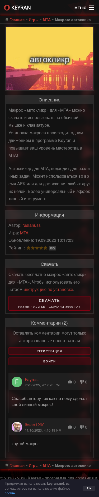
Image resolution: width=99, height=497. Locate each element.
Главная (17, 19)
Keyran (21, 7)
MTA (47, 19)
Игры (34, 19)
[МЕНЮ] (91, 6)
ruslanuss (31, 225)
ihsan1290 (35, 425)
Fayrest (32, 379)
